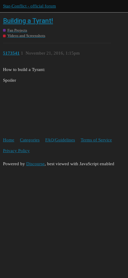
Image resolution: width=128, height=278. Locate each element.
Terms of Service (96, 140)
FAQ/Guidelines (60, 140)
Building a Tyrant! (28, 20)
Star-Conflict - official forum (29, 6)
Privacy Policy (16, 150)
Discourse (35, 163)
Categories (30, 140)
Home (8, 140)
